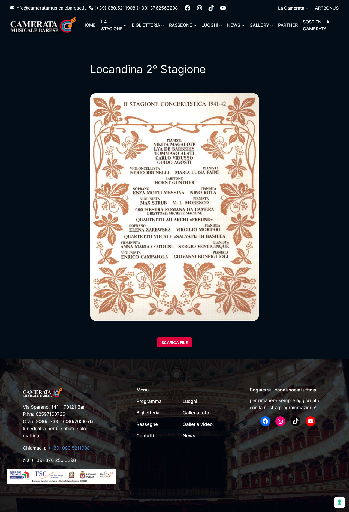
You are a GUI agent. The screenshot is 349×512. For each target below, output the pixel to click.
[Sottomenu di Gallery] (271, 25)
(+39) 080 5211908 (69, 448)
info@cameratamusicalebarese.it (51, 8)
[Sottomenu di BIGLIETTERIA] (162, 25)
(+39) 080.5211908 (114, 8)
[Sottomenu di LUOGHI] (220, 25)
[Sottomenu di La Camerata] (307, 8)
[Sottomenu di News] (243, 25)
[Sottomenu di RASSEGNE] (195, 25)
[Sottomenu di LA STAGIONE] (125, 25)
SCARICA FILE (174, 342)
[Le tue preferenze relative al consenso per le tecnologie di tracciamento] (339, 502)
